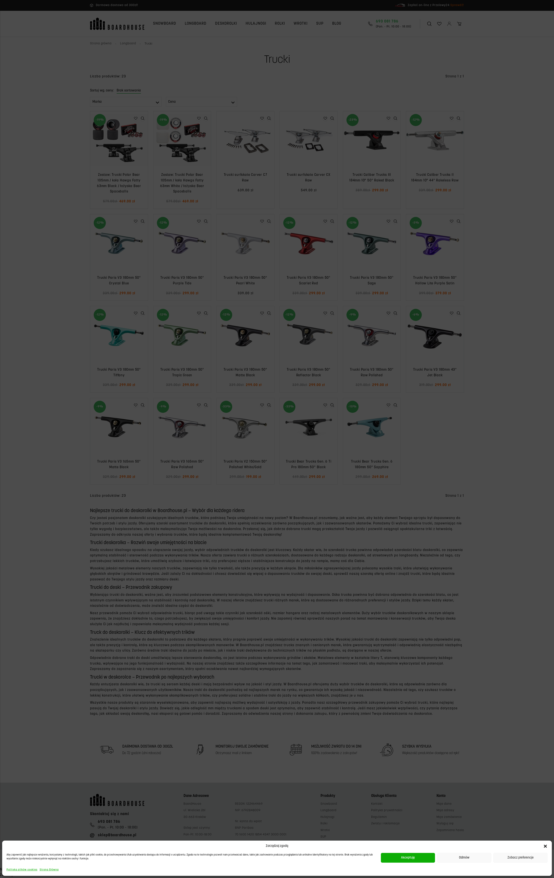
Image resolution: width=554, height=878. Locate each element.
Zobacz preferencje (520, 857)
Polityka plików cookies (21, 869)
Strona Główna (49, 869)
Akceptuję (408, 857)
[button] (545, 846)
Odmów (464, 857)
